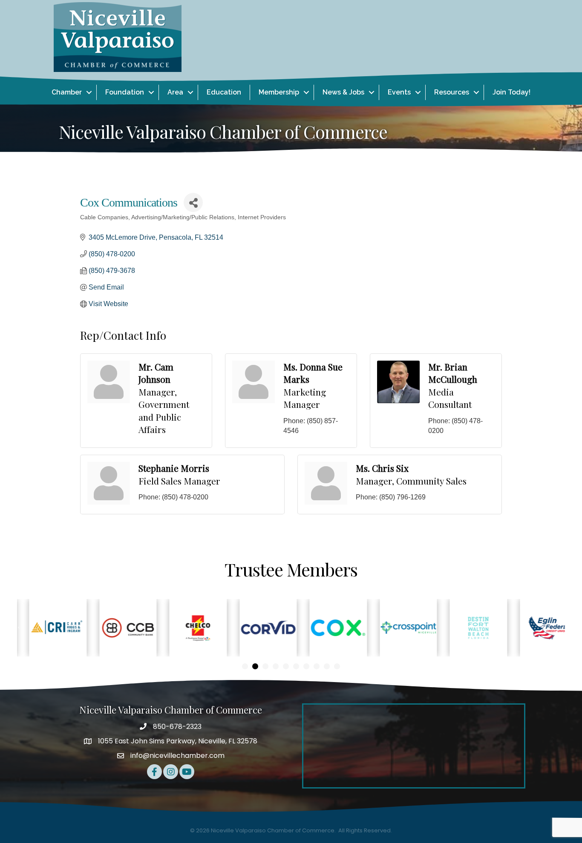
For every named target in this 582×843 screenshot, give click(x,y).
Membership (279, 92)
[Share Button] (193, 202)
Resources (451, 92)
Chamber (67, 92)
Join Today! (511, 92)
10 (337, 666)
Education (224, 92)
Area (175, 92)
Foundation (124, 92)
